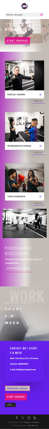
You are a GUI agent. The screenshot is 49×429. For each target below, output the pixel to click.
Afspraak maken (18, 268)
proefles (38, 101)
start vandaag (17, 40)
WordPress (33, 425)
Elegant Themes (31, 422)
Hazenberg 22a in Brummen (27, 358)
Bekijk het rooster (17, 388)
